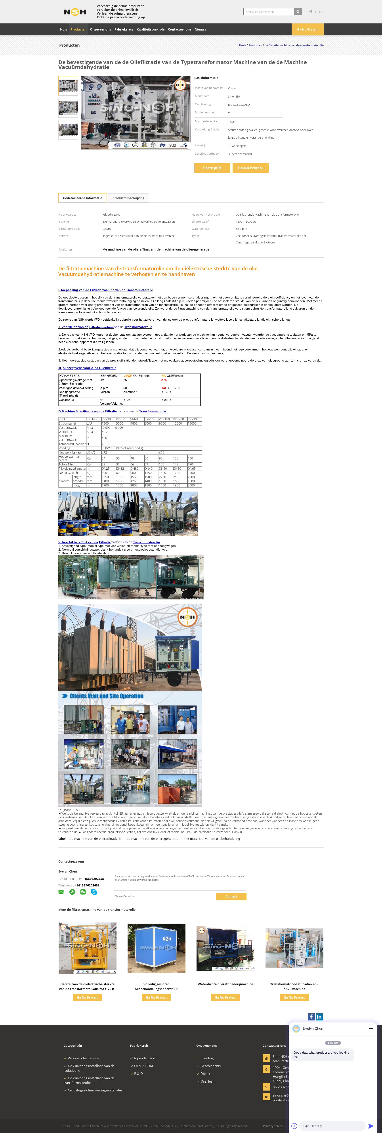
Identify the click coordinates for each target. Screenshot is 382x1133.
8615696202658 (87, 885)
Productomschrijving (128, 198)
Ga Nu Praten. (307, 29)
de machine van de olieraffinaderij (95, 838)
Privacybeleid (273, 1126)
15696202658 (94, 879)
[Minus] (371, 1028)
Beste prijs (212, 167)
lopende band (144, 1058)
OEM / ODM (143, 1066)
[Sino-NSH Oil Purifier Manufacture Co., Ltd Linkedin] (319, 1016)
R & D (138, 1073)
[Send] (370, 1126)
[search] (298, 11)
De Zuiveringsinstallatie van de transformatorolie (89, 1080)
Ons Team (208, 1081)
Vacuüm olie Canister (84, 1058)
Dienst (205, 1073)
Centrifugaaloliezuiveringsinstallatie (95, 1090)
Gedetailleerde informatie (82, 198)
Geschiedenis (211, 1066)
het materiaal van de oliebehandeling (212, 838)
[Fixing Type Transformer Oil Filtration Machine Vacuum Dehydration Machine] (68, 85)
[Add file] (294, 1126)
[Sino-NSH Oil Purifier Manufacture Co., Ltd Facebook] (311, 1016)
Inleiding (207, 1058)
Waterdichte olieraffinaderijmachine (225, 984)
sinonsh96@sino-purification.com (286, 1097)
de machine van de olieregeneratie (152, 838)
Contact (231, 896)
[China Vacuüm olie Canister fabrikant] (75, 11)
